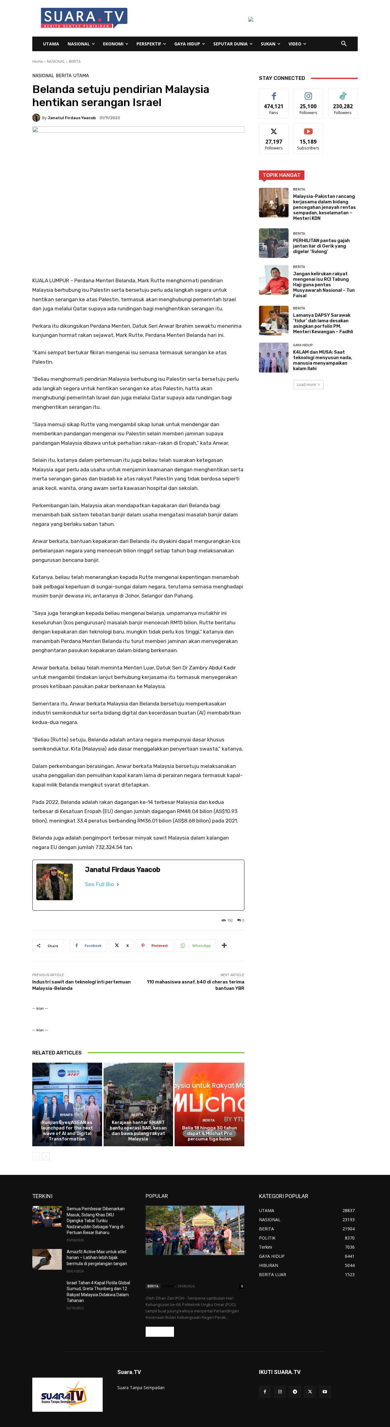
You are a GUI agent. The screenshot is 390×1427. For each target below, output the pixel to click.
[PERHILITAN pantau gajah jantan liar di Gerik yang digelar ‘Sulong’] (274, 243)
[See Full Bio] (118, 884)
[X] (310, 1392)
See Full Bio (99, 884)
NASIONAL (56, 61)
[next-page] (46, 1156)
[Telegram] (295, 1392)
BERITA (75, 61)
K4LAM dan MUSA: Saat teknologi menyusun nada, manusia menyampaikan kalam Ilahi (322, 360)
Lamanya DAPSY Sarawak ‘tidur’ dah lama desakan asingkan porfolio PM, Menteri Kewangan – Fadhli (323, 323)
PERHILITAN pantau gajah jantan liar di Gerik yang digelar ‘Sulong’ (321, 246)
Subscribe (308, 128)
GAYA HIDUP (303, 345)
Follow (308, 93)
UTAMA (81, 75)
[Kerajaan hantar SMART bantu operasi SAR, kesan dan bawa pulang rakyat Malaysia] (138, 1104)
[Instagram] (280, 1392)
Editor (168, 1286)
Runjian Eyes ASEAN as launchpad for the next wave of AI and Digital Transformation (67, 1131)
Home (37, 61)
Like (274, 93)
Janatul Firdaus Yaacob (72, 118)
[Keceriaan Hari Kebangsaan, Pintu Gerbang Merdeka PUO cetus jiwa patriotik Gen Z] (195, 1230)
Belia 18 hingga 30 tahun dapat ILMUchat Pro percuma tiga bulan (209, 1133)
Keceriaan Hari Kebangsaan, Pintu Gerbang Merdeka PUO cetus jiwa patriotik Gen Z (193, 1270)
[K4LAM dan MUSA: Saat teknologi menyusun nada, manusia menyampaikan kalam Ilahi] (274, 357)
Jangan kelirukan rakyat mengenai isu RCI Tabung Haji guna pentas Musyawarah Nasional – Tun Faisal (324, 284)
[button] (344, 44)
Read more (159, 1331)
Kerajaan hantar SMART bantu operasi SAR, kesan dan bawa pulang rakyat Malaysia (138, 1131)
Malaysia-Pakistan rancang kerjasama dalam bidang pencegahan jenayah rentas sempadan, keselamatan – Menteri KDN (324, 207)
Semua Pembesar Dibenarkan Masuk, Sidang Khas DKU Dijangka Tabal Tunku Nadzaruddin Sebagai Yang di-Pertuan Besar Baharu (96, 1220)
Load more (306, 384)
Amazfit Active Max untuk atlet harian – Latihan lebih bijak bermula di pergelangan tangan (97, 1257)
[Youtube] (325, 1392)
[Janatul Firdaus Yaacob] (37, 118)
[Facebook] (265, 1392)
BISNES (66, 1115)
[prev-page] (36, 1156)
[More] (224, 946)
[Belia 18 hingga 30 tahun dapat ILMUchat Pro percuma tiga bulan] (209, 1104)
